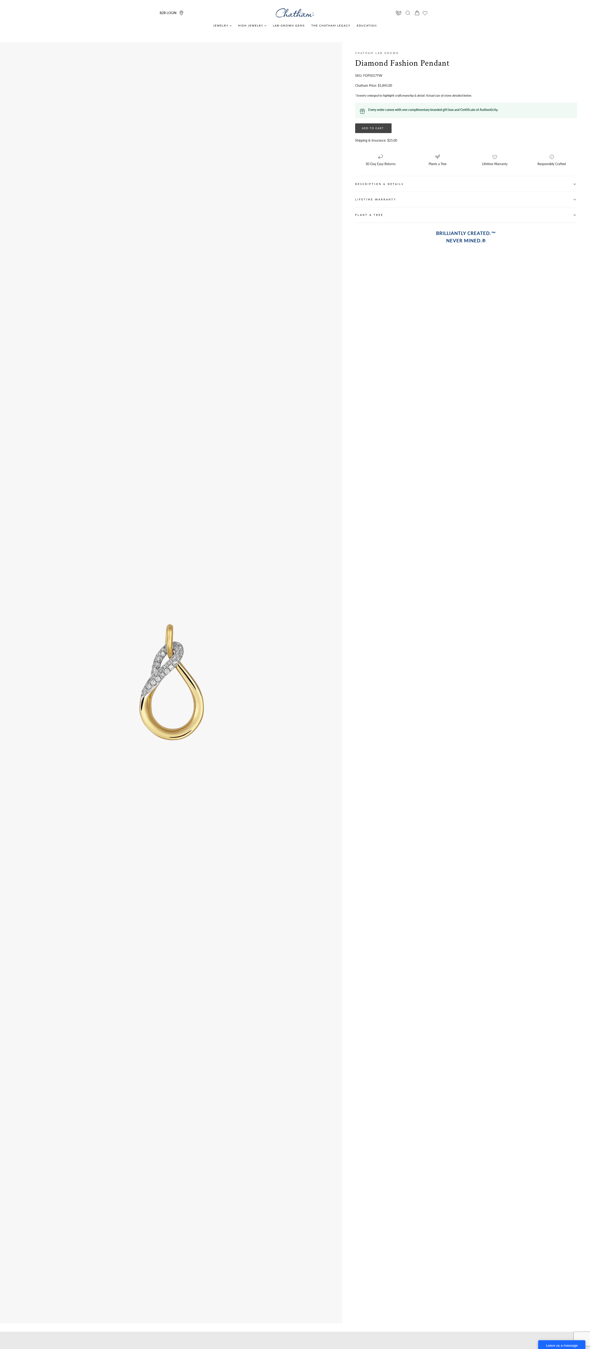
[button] (408, 13)
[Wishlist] (425, 13)
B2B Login (168, 13)
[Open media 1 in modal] (248, 606)
